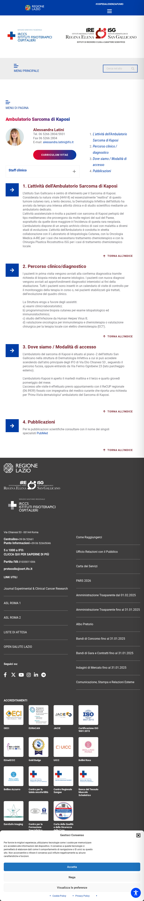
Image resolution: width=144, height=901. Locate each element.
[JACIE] (63, 715)
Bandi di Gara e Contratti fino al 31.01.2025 (104, 653)
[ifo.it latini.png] (15, 137)
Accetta (72, 867)
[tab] (43, 171)
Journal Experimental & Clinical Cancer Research (36, 588)
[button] (138, 835)
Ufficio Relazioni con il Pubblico (97, 552)
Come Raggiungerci (89, 537)
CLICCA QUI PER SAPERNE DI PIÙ (26, 554)
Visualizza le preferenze (72, 887)
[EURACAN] (38, 715)
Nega (72, 877)
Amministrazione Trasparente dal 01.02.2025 (106, 595)
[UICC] (63, 747)
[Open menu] (109, 11)
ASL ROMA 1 (12, 603)
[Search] (133, 69)
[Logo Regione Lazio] (72, 468)
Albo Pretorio (84, 624)
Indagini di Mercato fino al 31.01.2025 (101, 667)
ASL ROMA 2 (12, 617)
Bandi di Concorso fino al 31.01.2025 (100, 638)
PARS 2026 (83, 580)
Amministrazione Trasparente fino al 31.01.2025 (108, 609)
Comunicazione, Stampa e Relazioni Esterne (105, 682)
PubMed (43, 433)
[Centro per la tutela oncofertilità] (38, 776)
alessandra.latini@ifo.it (58, 142)
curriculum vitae (54, 154)
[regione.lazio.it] (34, 7)
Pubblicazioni (102, 171)
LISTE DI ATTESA (15, 632)
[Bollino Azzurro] (13, 776)
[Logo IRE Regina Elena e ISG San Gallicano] (72, 35)
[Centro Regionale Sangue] (63, 776)
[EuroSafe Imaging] (13, 811)
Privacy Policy (82, 896)
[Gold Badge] (38, 747)
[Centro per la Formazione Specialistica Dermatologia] (38, 811)
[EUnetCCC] (13, 747)
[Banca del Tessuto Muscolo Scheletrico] (88, 776)
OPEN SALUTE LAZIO (18, 647)
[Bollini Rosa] (88, 747)
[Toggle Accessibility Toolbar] (135, 892)
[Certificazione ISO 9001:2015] (88, 715)
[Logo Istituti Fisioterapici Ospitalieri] (72, 485)
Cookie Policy (59, 896)
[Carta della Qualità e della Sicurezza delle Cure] (63, 811)
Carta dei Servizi (87, 566)
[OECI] (13, 715)
